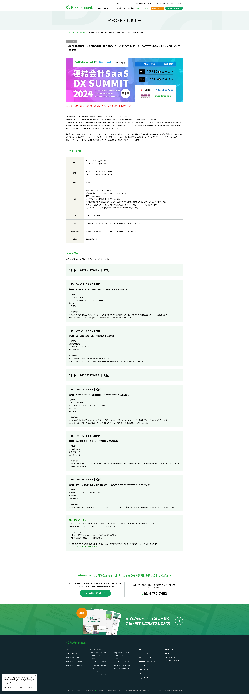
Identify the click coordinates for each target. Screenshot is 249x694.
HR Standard (119, 659)
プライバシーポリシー (73, 690)
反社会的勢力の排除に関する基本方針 (137, 690)
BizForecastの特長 (73, 657)
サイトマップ (143, 678)
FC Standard (96, 672)
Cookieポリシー (89, 690)
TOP (67, 649)
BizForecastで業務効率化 (75, 661)
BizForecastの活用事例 (74, 665)
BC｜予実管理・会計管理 (98, 653)
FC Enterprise (96, 669)
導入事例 (131, 8)
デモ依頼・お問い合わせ (174, 8)
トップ (68, 32)
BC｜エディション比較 (99, 662)
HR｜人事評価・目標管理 (121, 653)
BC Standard (96, 659)
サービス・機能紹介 (119, 8)
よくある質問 (165, 3)
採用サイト (128, 3)
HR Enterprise (119, 656)
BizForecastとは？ (103, 8)
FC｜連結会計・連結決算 (98, 666)
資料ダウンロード (157, 8)
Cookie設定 (102, 690)
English (179, 3)
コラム (172, 3)
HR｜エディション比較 (122, 662)
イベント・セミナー (143, 8)
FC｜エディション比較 (99, 675)
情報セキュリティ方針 (115, 690)
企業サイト (118, 3)
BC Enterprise (96, 656)
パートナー (158, 3)
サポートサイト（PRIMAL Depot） (142, 3)
